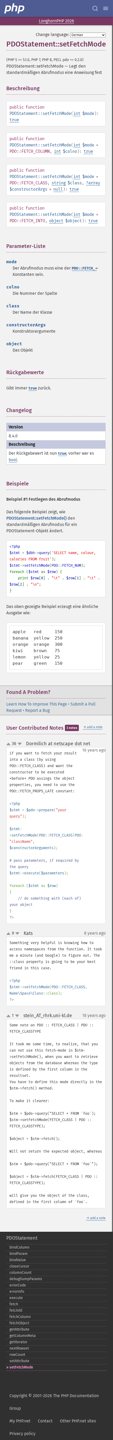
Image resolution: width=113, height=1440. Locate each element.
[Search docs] (95, 8)
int (76, 113)
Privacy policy (22, 1433)
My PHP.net (19, 1420)
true (14, 119)
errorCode (17, 1285)
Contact (45, 1420)
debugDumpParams (25, 1279)
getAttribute (19, 1329)
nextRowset (19, 1348)
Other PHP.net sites (78, 1420)
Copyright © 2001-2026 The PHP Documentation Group (54, 1402)
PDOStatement (21, 1238)
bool (13, 459)
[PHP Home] (14, 8)
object (56, 220)
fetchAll (15, 1310)
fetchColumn (20, 1317)
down (20, 744)
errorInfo (16, 1291)
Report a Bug (37, 710)
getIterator (18, 1342)
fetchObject (19, 1323)
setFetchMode (21, 1367)
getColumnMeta (22, 1335)
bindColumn (19, 1247)
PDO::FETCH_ (84, 268)
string (59, 182)
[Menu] (105, 8)
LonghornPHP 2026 (56, 20)
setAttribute (19, 1361)
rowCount (17, 1354)
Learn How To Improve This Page (36, 704)
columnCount (20, 1272)
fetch (13, 1304)
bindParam (18, 1253)
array (94, 182)
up (9, 744)
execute (16, 1298)
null (58, 189)
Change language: (52, 34)
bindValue (17, 1260)
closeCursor (19, 1266)
